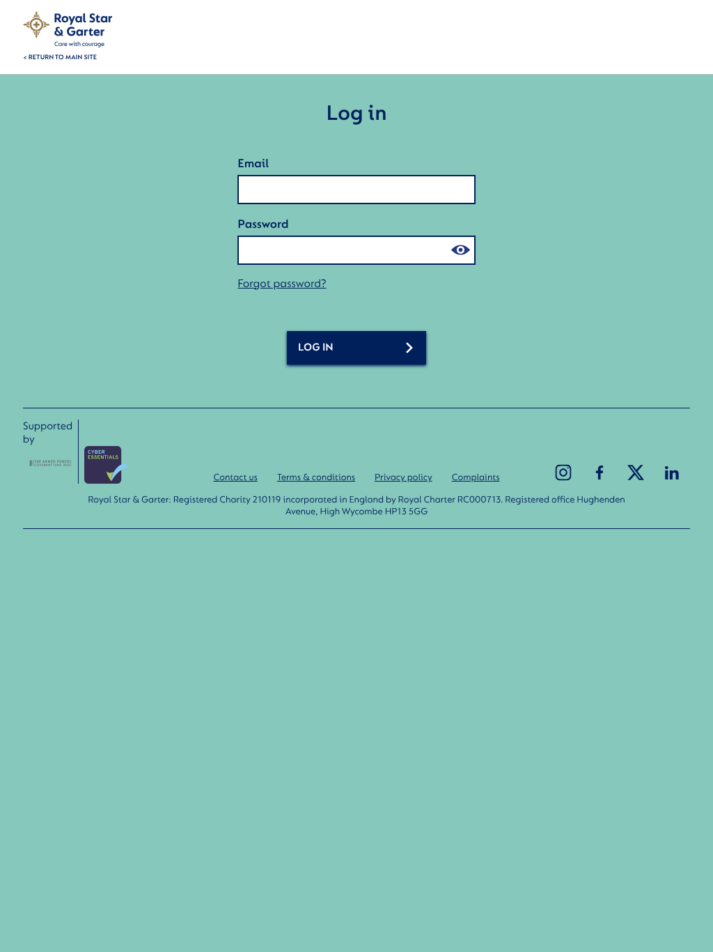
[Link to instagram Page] (563, 472)
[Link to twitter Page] (636, 472)
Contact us (235, 476)
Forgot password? (281, 283)
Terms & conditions (316, 476)
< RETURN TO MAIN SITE (60, 57)
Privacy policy (403, 476)
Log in (316, 347)
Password (262, 224)
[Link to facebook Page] (599, 472)
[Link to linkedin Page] (672, 472)
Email (253, 163)
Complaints (476, 476)
